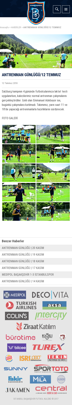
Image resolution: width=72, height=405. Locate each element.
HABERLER (16, 27)
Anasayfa (4, 27)
